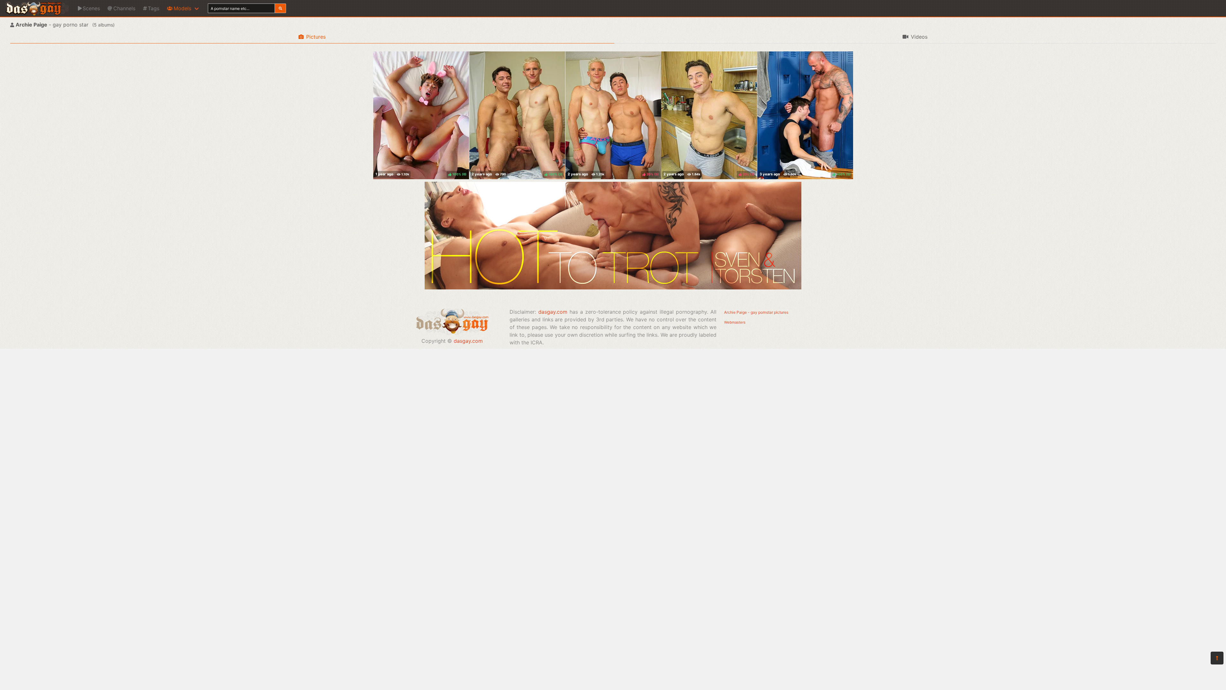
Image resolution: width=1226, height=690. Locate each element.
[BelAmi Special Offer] (613, 287)
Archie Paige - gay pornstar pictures (756, 312)
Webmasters (734, 322)
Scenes (91, 8)
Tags (153, 8)
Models (182, 8)
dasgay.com (468, 341)
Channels (124, 8)
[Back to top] (1217, 658)
